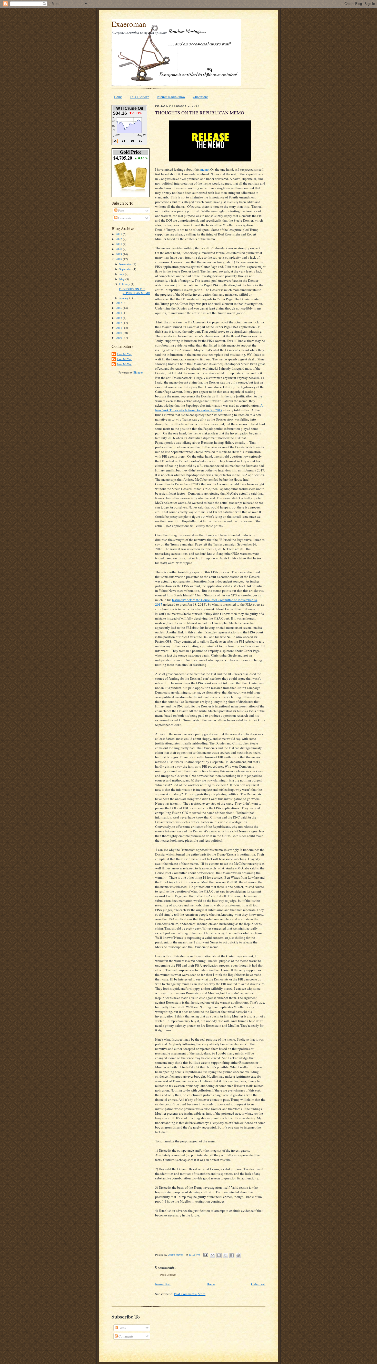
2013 (119, 318)
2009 (119, 338)
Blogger (138, 372)
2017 (119, 303)
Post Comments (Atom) (190, 1294)
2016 (119, 308)
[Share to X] (225, 1255)
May (122, 279)
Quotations (200, 96)
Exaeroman (129, 24)
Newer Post (163, 1284)
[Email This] (212, 1255)
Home (118, 96)
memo (204, 169)
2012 (119, 323)
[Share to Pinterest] (238, 1255)
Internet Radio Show (171, 96)
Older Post (258, 1284)
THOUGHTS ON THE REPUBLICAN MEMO (134, 291)
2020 (119, 249)
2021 (119, 244)
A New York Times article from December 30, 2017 (209, 407)
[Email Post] (205, 1254)
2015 (119, 313)
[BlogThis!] (219, 1255)
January (124, 298)
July (122, 274)
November (126, 264)
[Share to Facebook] (231, 1255)
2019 (119, 254)
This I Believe (139, 96)
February (125, 284)
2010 (119, 333)
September (126, 269)
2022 (119, 239)
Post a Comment (168, 1274)
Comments (124, 218)
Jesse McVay (124, 354)
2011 (119, 328)
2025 (119, 234)
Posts (120, 210)
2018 (119, 259)
